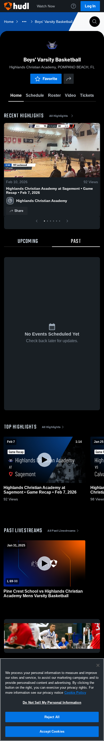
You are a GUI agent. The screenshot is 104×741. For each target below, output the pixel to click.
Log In (90, 6)
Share (18, 211)
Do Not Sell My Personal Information (52, 702)
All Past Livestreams (61, 530)
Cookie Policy (75, 693)
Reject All (52, 717)
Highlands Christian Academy (41, 201)
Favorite (50, 78)
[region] (52, 699)
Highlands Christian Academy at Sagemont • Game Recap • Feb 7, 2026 (49, 190)
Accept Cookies (52, 731)
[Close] (97, 665)
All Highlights (58, 115)
